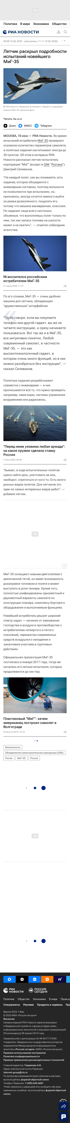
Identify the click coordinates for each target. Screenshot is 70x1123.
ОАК (47, 164)
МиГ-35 (43, 140)
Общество (24, 999)
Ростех (9, 758)
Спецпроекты (11, 1004)
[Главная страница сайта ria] (20, 32)
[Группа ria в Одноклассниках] (47, 979)
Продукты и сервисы (49, 1004)
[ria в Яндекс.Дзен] (22, 979)
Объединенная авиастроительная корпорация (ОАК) (34, 752)
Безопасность (12, 747)
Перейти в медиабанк (52, 106)
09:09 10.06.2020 (12, 41)
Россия (34, 758)
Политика (8, 999)
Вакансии (8, 1019)
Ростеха (57, 164)
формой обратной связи (35, 1079)
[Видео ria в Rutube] (60, 979)
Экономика (39, 999)
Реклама (28, 1004)
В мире (53, 999)
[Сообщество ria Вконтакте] (35, 979)
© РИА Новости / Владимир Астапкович (22, 106)
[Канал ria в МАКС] (9, 979)
